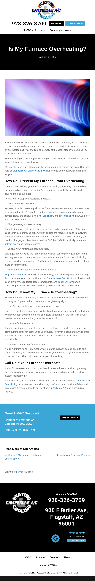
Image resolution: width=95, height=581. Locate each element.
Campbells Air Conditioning (26, 170)
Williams (47, 170)
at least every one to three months (22, 244)
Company (55, 30)
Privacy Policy (22, 573)
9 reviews (80, 536)
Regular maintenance (16, 274)
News (67, 30)
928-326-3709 (26, 430)
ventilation (48, 216)
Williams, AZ (59, 388)
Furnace (20, 472)
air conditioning (66, 216)
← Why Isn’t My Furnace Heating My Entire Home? (24, 457)
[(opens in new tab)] (55, 538)
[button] (32, 30)
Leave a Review (77, 540)
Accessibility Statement (46, 573)
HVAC (27, 30)
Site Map (32, 573)
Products (40, 30)
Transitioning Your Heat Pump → (73, 455)
